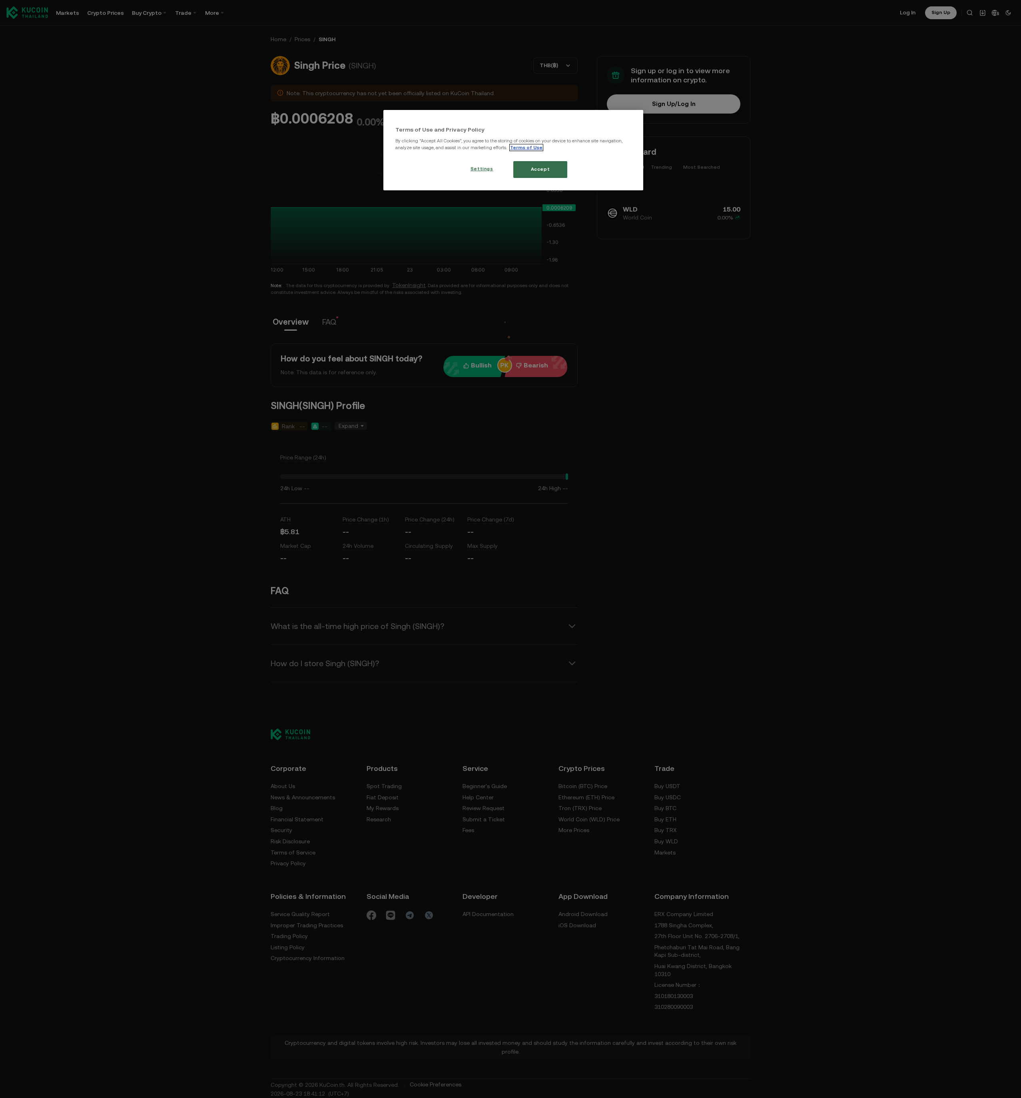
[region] (513, 150)
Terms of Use (526, 147)
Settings (482, 169)
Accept (540, 169)
